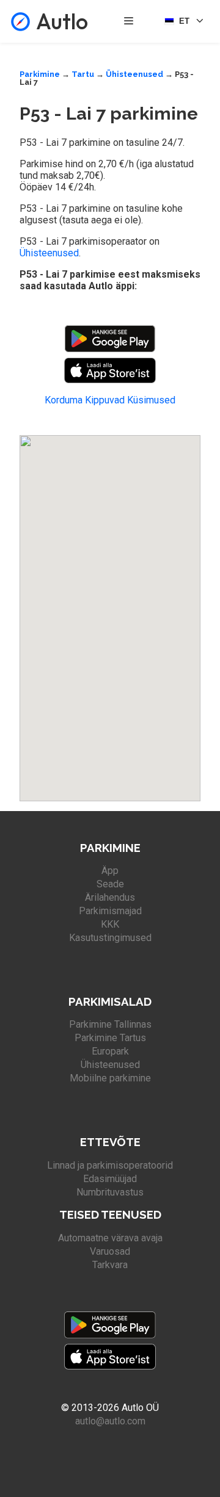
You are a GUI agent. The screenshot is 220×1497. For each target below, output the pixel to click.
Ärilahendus (110, 897)
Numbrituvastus (110, 1192)
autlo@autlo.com (110, 1421)
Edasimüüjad (110, 1179)
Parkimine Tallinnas (110, 1024)
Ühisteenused (134, 74)
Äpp (110, 870)
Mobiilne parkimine (110, 1078)
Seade (110, 884)
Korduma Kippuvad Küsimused (110, 400)
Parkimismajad (110, 911)
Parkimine (40, 74)
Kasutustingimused (110, 937)
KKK (110, 924)
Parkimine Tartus (110, 1038)
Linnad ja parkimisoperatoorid (110, 1165)
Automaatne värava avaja (110, 1238)
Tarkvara (110, 1265)
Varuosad (110, 1251)
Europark (110, 1051)
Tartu (83, 74)
